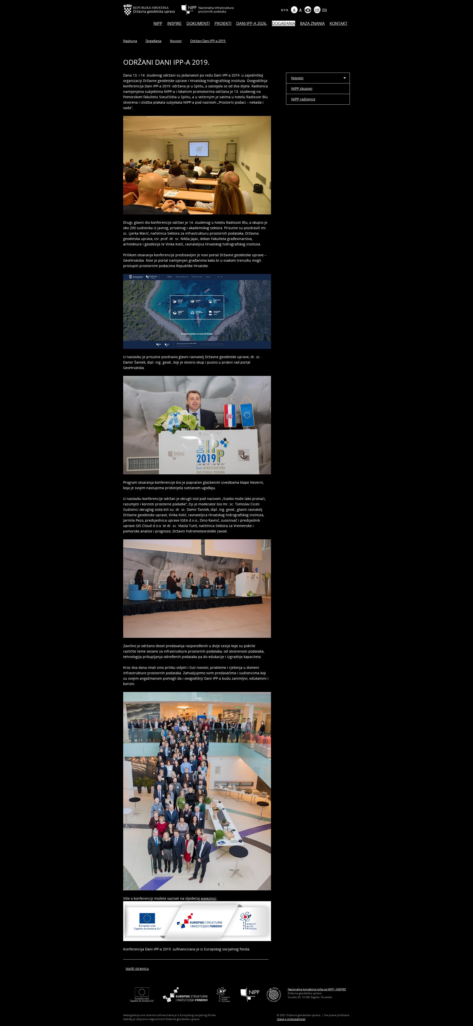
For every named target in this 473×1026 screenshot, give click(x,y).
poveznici (208, 898)
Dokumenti (198, 23)
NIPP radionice (303, 99)
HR (317, 9)
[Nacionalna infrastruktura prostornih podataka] (207, 10)
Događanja (283, 23)
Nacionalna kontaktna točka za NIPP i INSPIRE (317, 989)
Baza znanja (312, 23)
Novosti (176, 41)
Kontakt (338, 23)
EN (324, 9)
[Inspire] (273, 994)
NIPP (157, 23)
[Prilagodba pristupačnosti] (308, 9)
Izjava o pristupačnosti (291, 1019)
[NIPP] (250, 994)
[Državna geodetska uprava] (152, 10)
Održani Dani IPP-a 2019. (208, 41)
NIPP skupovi (301, 88)
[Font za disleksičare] (284, 10)
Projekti (223, 23)
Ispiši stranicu (137, 968)
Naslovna (130, 41)
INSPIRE (174, 23)
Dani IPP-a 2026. (251, 23)
